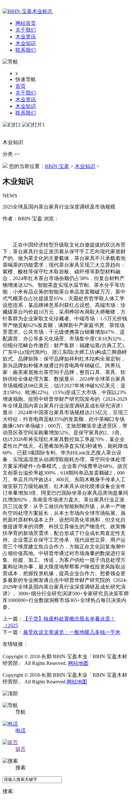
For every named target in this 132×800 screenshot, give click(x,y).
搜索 (8, 791)
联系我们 (25, 113)
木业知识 (25, 106)
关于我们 (25, 92)
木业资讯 (25, 99)
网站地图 (78, 663)
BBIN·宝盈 (57, 166)
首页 (20, 86)
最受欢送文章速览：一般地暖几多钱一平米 (71, 632)
